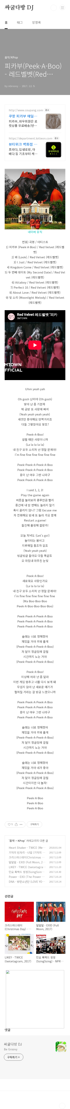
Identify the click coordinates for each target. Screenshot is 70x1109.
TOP (62, 1106)
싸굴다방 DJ (19, 7)
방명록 (36, 22)
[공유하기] (16, 824)
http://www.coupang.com (26, 110)
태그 (20, 22)
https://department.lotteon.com (30, 138)
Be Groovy (10, 1049)
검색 (54, 8)
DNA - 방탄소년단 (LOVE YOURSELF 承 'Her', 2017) (26, 884)
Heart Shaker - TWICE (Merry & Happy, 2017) (27, 850)
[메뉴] (62, 7)
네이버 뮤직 (35, 232)
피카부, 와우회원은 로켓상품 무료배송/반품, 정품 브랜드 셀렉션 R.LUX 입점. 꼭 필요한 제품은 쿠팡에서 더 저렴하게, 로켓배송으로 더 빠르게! (23, 123)
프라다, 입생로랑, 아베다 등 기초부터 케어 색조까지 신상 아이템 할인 (23, 151)
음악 (12, 841)
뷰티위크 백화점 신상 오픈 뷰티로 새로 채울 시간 (23, 144)
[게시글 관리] (21, 824)
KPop (21, 841)
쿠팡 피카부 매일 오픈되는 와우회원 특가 (22, 116)
